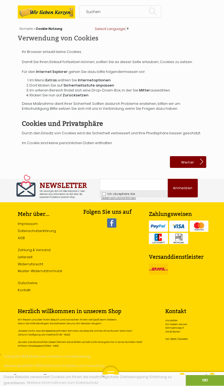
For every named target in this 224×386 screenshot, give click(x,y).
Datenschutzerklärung (37, 230)
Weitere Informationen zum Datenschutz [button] (62, 382)
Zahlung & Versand (34, 250)
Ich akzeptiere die (118, 194)
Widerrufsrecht (30, 264)
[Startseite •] (46, 11)
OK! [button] (205, 380)
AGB (21, 238)
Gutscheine (27, 283)
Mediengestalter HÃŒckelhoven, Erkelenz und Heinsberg (54, 365)
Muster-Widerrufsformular (40, 271)
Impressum (28, 223)
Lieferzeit (25, 257)
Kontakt (24, 290)
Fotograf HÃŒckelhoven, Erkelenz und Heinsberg (47, 356)
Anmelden (183, 188)
